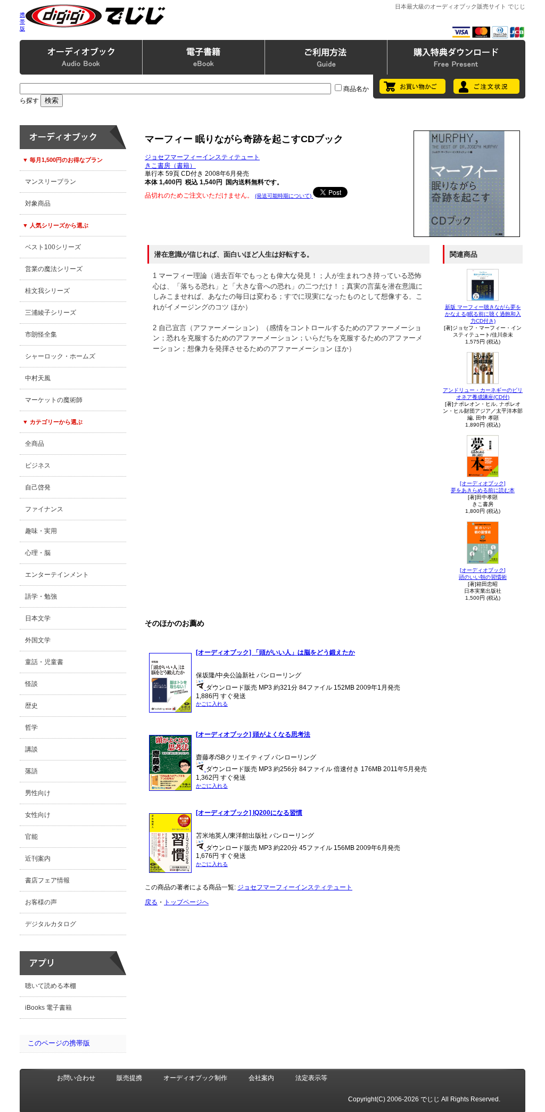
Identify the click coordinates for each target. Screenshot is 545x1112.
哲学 (31, 727)
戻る (151, 902)
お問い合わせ (76, 1078)
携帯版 (22, 21)
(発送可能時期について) (284, 196)
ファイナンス (44, 509)
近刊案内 (38, 858)
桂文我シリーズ (47, 291)
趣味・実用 (41, 531)
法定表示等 (311, 1078)
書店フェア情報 (47, 880)
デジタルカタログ (50, 924)
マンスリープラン (50, 181)
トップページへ (186, 902)
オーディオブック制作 (195, 1078)
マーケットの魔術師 (53, 400)
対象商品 (38, 203)
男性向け (38, 793)
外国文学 (38, 640)
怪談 (31, 684)
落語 (31, 771)
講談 (31, 749)
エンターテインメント (57, 574)
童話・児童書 (44, 662)
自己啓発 (38, 487)
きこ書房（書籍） (170, 165)
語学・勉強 (41, 596)
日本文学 (38, 618)
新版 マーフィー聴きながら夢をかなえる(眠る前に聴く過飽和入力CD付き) (483, 314)
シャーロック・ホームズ (60, 356)
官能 (31, 836)
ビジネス (38, 465)
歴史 (31, 705)
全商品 (34, 443)
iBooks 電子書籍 (48, 1007)
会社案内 (261, 1078)
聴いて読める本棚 (50, 986)
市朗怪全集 (41, 334)
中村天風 (38, 378)
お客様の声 (41, 902)
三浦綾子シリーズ (50, 312)
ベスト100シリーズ (53, 247)
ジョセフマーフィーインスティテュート (202, 157)
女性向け (38, 815)
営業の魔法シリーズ (53, 269)
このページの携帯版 (59, 1043)
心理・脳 (38, 553)
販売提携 (129, 1078)
